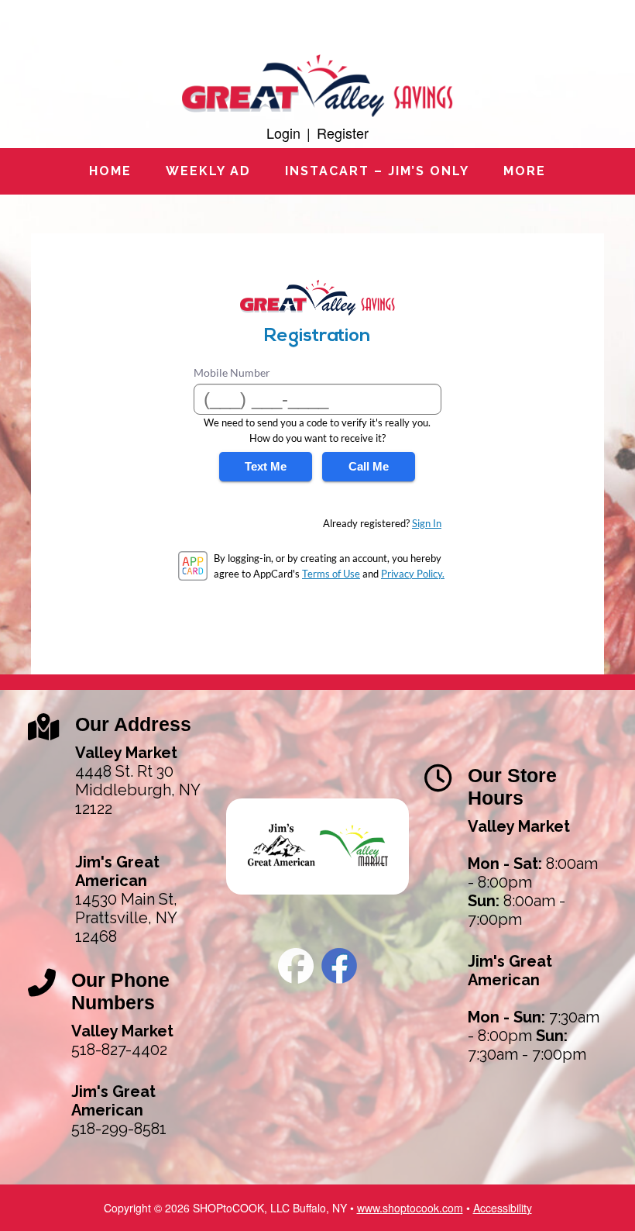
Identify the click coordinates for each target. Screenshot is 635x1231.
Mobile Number (232, 372)
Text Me (266, 466)
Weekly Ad (208, 171)
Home (110, 171)
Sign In (426, 523)
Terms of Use (331, 573)
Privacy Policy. (412, 573)
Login (283, 132)
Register (343, 132)
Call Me (368, 466)
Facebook (296, 966)
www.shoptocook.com (410, 1207)
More (524, 171)
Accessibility (502, 1207)
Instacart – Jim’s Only (377, 171)
